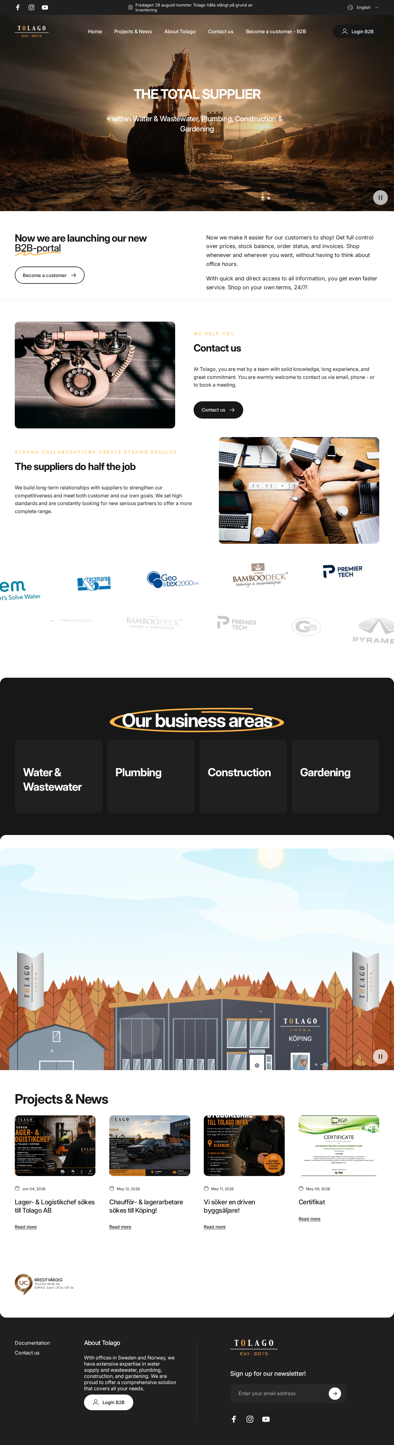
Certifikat (312, 1202)
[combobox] (363, 7)
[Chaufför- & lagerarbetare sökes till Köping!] (149, 1145)
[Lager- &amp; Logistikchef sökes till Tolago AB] (55, 1145)
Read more (26, 1226)
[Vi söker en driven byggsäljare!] (244, 1145)
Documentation (32, 1343)
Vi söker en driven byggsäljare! (229, 1206)
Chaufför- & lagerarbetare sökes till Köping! (146, 1206)
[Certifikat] (339, 1145)
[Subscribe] (335, 1393)
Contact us (27, 1353)
